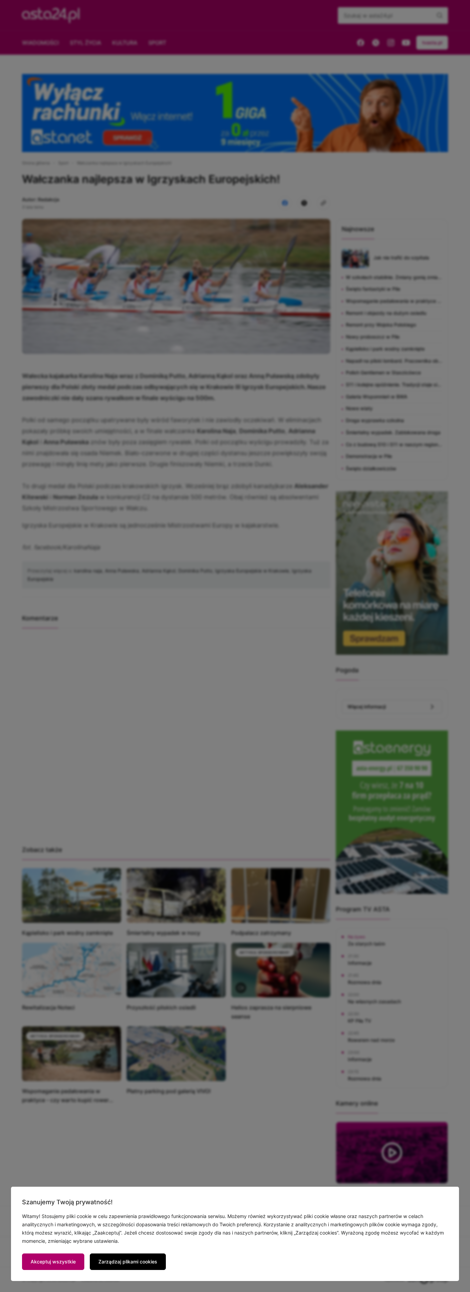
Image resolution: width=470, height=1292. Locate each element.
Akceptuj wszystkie (53, 1261)
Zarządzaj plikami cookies (127, 1261)
